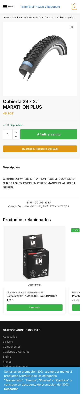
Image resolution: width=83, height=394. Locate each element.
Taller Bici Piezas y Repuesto (40, 6)
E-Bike (7, 356)
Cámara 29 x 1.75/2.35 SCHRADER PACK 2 (32, 295)
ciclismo (8, 341)
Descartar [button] (11, 389)
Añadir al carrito (49, 134)
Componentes (11, 346)
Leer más (34, 307)
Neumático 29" (32, 206)
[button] (74, 6)
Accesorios (10, 336)
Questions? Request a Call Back (40, 148)
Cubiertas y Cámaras (68, 17)
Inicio (6, 17)
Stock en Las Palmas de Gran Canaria (32, 17)
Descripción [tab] (11, 167)
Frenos (7, 361)
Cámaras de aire (16, 292)
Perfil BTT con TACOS (56, 206)
